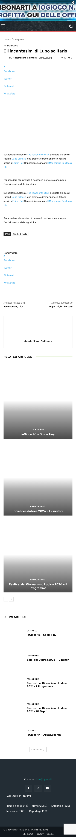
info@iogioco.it (44, 779)
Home (7, 39)
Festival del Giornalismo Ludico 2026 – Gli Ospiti (47, 710)
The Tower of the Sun (38, 154)
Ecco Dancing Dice (14, 306)
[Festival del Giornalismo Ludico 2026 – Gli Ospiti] (14, 708)
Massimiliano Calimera (25, 58)
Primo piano (18, 39)
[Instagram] (37, 788)
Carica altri (36, 749)
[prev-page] (6, 599)
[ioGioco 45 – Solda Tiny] (38, 401)
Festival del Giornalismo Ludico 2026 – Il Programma (38, 586)
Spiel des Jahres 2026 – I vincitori (38, 511)
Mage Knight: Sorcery (60, 306)
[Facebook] (28, 788)
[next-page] (11, 599)
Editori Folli (18, 163)
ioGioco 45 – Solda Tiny (38, 434)
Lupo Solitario (19, 158)
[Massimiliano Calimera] (6, 57)
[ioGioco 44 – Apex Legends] (14, 733)
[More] (38, 100)
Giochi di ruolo (20, 234)
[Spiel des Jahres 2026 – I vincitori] (38, 478)
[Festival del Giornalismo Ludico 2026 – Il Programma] (38, 554)
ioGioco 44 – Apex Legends (44, 734)
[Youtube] (47, 788)
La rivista (37, 429)
